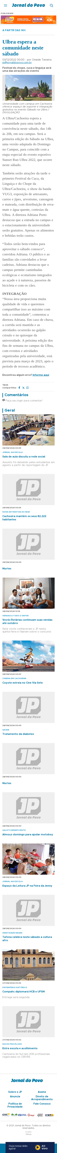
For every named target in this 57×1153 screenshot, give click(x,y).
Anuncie (15, 1096)
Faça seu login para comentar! (23, 400)
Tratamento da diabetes (18, 734)
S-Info (28, 1132)
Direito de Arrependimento (42, 1098)
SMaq (28, 1134)
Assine (42, 1092)
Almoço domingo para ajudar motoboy (27, 834)
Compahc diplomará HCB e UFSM (23, 991)
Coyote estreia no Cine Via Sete (22, 683)
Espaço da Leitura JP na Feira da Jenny (27, 886)
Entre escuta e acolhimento (20, 1048)
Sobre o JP (15, 1092)
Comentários (16, 395)
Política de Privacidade (15, 1105)
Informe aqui (41, 375)
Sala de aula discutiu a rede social (23, 456)
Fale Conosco (42, 1104)
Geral (10, 410)
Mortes (6, 568)
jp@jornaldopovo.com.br (17, 62)
